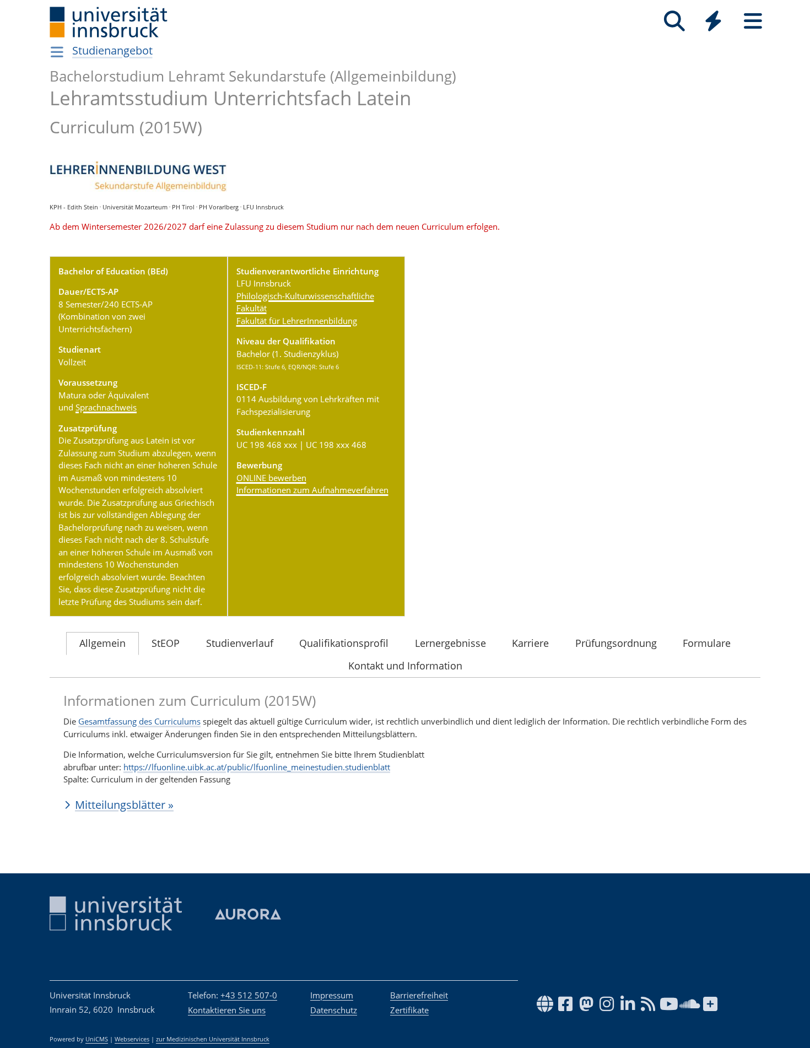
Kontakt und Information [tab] (405, 665)
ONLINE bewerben (271, 477)
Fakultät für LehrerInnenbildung (296, 320)
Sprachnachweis (106, 407)
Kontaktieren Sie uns (227, 1009)
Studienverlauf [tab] (239, 643)
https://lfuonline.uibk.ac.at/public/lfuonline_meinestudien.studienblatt (256, 767)
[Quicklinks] (713, 21)
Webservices (132, 1039)
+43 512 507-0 (248, 995)
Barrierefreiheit (419, 995)
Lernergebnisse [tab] (450, 643)
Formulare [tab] (707, 643)
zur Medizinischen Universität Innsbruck (212, 1039)
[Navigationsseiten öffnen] (57, 52)
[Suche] (674, 21)
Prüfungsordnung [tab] (616, 643)
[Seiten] (753, 21)
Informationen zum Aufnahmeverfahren (312, 489)
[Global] (714, 22)
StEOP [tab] (166, 643)
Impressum (331, 995)
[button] (405, 805)
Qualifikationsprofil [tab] (343, 643)
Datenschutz (333, 1009)
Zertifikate (409, 1009)
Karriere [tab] (530, 643)
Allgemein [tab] (102, 643)
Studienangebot (112, 50)
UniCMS (96, 1039)
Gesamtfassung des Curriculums (139, 721)
